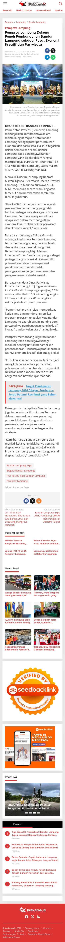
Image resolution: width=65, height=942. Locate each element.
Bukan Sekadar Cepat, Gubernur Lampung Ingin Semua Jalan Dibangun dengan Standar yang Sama (36, 859)
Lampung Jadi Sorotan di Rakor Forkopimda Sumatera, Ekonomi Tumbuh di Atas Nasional (47, 552)
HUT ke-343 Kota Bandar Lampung (26, 475)
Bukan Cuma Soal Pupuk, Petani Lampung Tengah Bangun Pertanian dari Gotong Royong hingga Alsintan (34, 871)
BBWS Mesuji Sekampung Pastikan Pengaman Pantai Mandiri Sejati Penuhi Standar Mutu (30, 806)
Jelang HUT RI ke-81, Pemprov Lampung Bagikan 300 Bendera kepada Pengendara (16, 552)
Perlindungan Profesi (13, 934)
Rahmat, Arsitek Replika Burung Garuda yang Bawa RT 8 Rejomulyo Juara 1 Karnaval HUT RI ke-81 (47, 594)
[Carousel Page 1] (26, 813)
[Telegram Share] (47, 57)
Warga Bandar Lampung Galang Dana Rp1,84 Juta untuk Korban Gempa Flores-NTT (18, 594)
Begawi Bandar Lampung (21, 470)
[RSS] (39, 501)
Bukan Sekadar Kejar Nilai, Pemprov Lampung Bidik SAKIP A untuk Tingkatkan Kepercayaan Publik (47, 542)
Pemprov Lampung (17, 28)
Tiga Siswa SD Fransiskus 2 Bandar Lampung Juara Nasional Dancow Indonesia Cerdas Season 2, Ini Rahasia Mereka (47, 648)
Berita (23, 54)
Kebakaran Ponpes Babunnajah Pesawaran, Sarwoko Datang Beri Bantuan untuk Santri (18, 648)
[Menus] (5, 4)
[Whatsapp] (53, 57)
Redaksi (6, 931)
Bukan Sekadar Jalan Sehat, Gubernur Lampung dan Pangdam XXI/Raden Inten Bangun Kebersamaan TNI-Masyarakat (46, 621)
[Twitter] (32, 501)
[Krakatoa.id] (33, 3)
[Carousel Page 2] (30, 813)
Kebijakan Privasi (11, 937)
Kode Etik (19, 931)
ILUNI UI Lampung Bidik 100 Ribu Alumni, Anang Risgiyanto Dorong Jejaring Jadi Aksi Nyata (17, 621)
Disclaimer (33, 931)
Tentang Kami (32, 928)
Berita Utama (32, 54)
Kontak (47, 928)
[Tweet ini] (53, 50)
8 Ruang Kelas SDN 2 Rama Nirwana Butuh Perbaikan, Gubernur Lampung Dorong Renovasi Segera (34, 884)
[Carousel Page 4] (38, 813)
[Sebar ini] (47, 50)
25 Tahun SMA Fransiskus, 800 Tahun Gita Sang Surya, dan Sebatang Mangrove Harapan (17, 517)
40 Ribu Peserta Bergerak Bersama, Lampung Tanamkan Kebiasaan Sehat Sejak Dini (17, 542)
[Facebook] (26, 501)
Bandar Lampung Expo (19, 465)
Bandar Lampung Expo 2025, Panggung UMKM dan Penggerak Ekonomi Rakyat (47, 515)
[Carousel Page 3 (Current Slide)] (34, 813)
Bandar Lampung (12, 54)
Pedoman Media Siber (39, 934)
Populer (17, 824)
